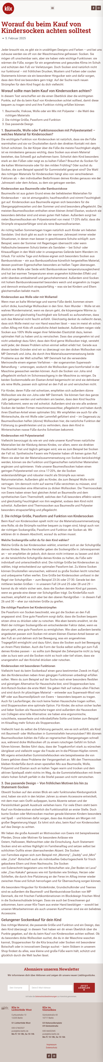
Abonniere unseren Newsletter (51, 969)
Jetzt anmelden (84, 987)
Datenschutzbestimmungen (46, 996)
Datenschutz (51, 1047)
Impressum (52, 1044)
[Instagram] (98, 8)
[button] (52, 8)
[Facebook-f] (93, 8)
